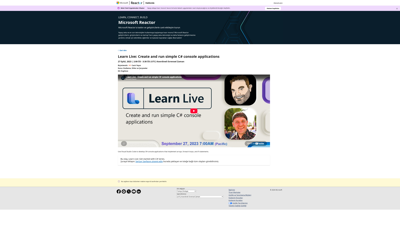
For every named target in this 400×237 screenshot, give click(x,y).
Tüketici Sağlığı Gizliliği (237, 206)
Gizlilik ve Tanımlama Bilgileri (240, 195)
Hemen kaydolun (273, 8)
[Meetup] (124, 191)
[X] (129, 191)
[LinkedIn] (139, 191)
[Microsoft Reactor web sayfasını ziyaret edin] (136, 3)
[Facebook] (119, 191)
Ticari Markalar (235, 192)
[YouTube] (134, 191)
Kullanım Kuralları (236, 200)
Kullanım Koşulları (236, 198)
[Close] (397, 8)
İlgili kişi (232, 190)
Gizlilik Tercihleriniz (240, 203)
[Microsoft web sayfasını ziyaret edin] (123, 3)
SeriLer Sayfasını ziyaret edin (149, 161)
